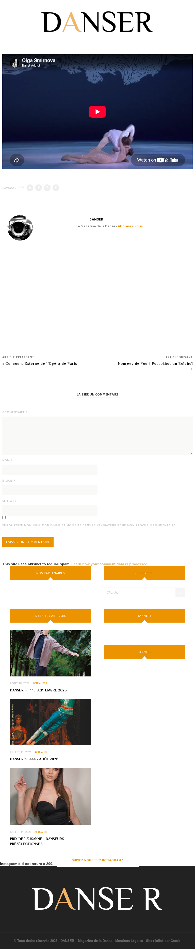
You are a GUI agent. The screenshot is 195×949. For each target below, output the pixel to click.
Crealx (176, 941)
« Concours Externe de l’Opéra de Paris (39, 363)
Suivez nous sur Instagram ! (97, 860)
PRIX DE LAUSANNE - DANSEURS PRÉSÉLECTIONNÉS (37, 841)
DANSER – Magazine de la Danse (86, 941)
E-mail (8, 480)
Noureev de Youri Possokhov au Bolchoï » (155, 366)
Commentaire (14, 412)
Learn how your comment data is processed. (110, 564)
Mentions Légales (129, 941)
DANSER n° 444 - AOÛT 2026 (34, 759)
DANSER (96, 219)
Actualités (39, 683)
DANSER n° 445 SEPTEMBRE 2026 (38, 690)
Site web (9, 501)
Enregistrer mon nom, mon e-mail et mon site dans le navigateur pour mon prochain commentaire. (89, 525)
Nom (7, 460)
